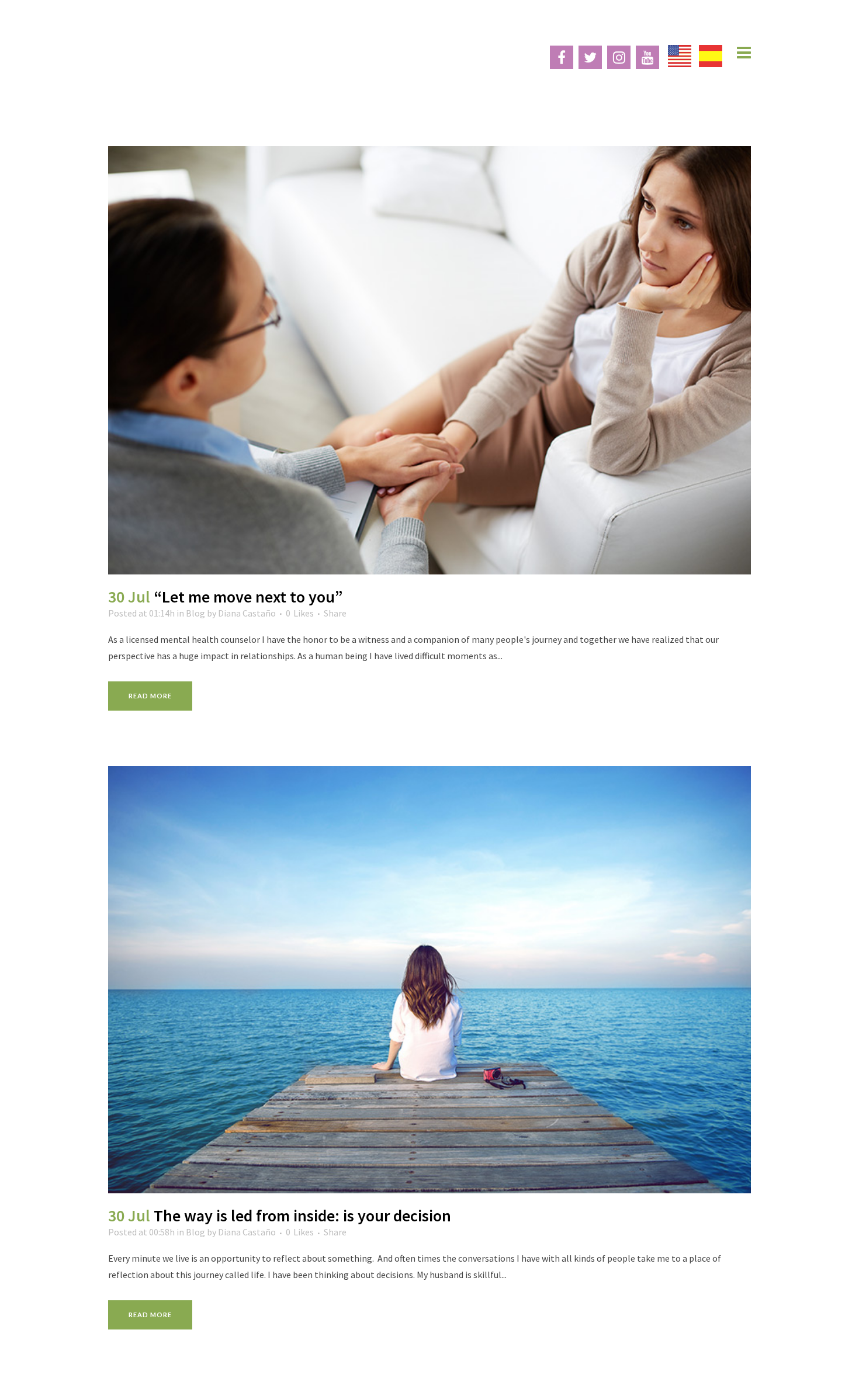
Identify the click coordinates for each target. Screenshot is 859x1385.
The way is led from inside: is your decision (302, 1215)
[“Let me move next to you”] (429, 360)
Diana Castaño (247, 613)
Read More (150, 696)
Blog (195, 613)
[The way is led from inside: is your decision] (429, 980)
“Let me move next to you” (248, 596)
